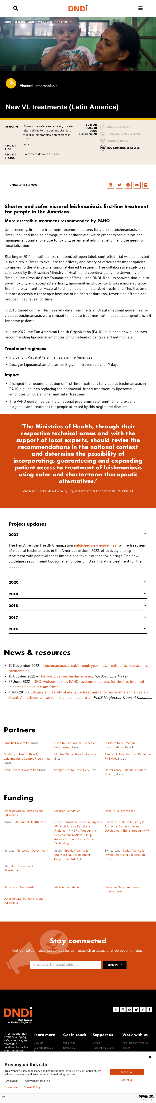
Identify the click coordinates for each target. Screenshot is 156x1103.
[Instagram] (123, 1009)
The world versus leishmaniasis (65, 676)
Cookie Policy (32, 1087)
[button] (110, 185)
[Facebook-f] (149, 1009)
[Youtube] (129, 1009)
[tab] (78, 534)
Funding (18, 797)
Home (8, 22)
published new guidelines (95, 546)
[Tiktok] (143, 1009)
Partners (19, 729)
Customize (11, 1087)
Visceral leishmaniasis (38, 86)
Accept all (127, 1072)
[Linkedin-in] (116, 1009)
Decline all (126, 1079)
